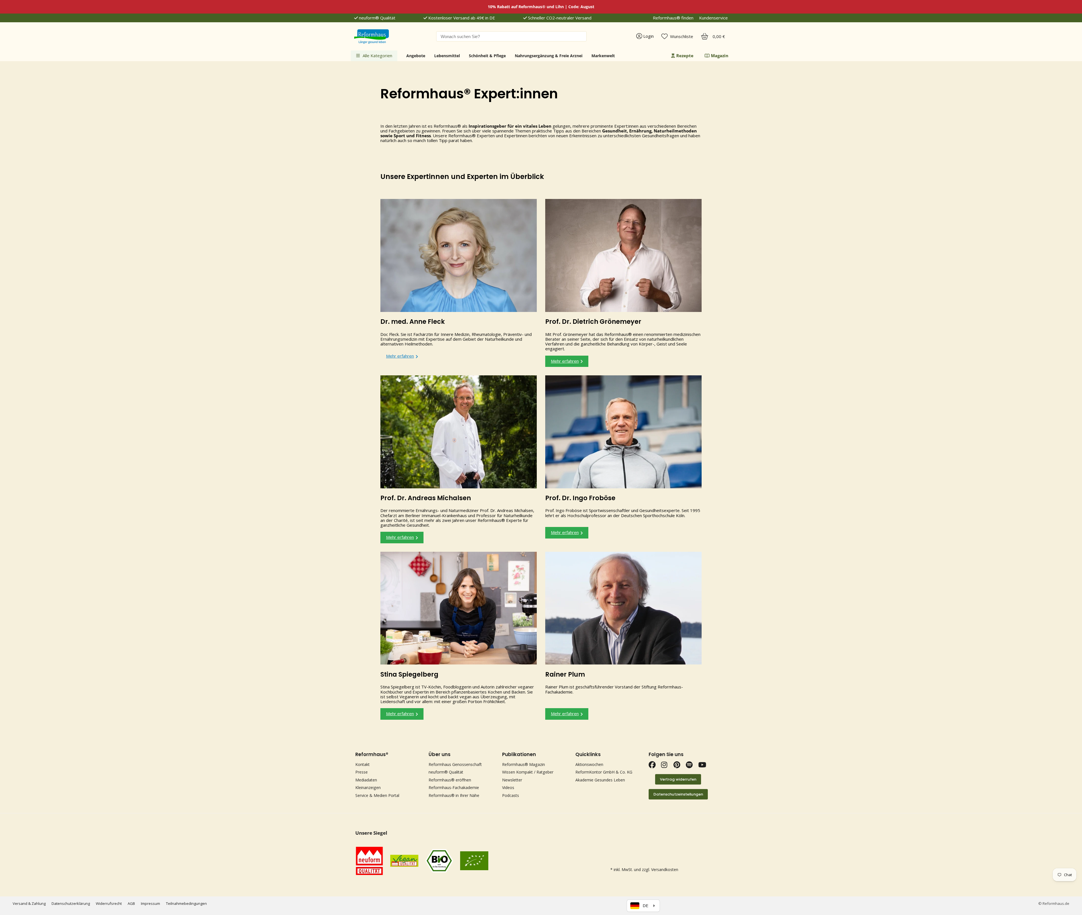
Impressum (150, 903)
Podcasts (510, 795)
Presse (361, 772)
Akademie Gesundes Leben (600, 780)
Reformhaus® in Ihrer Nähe (454, 795)
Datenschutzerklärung (71, 903)
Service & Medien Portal (377, 795)
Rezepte (684, 55)
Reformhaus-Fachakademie (454, 787)
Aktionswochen (589, 764)
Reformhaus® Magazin (523, 764)
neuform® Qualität (376, 17)
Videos (508, 787)
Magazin (719, 55)
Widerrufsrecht (109, 903)
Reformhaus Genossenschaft (455, 764)
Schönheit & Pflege (487, 55)
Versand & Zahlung (29, 903)
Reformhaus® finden (673, 17)
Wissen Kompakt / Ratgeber (527, 772)
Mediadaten (366, 780)
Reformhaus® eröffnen (450, 780)
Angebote (415, 55)
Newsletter (512, 780)
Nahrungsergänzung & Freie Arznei (548, 55)
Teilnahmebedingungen (186, 903)
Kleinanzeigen (368, 787)
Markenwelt (603, 55)
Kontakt (362, 764)
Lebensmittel (447, 55)
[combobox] (511, 36)
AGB (131, 903)
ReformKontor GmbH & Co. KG (603, 772)
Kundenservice (713, 17)
